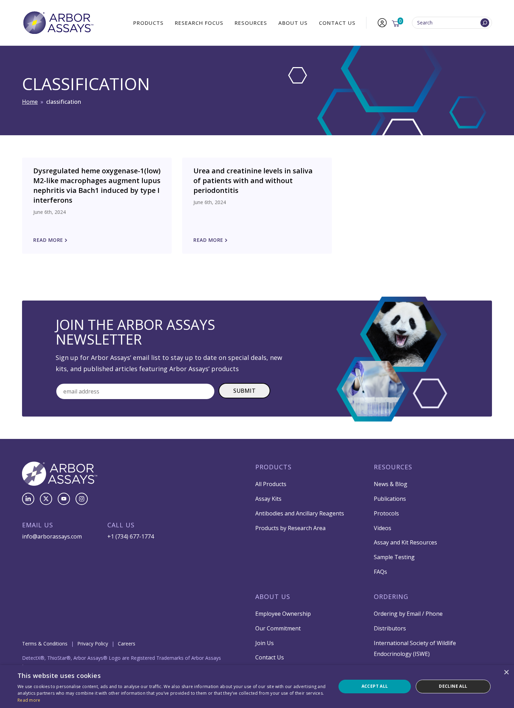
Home (30, 102)
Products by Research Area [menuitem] (290, 528)
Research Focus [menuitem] (199, 22)
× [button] (506, 672)
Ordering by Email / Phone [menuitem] (408, 613)
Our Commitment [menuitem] (278, 628)
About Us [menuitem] (293, 22)
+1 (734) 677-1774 (130, 536)
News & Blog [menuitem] (390, 484)
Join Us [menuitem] (264, 643)
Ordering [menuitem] (391, 596)
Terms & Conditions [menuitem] (44, 643)
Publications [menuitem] (390, 499)
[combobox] (452, 23)
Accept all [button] (375, 686)
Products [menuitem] (148, 22)
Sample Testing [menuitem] (394, 557)
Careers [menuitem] (126, 643)
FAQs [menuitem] (380, 572)
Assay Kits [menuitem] (268, 499)
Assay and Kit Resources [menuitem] (405, 542)
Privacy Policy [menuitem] (92, 643)
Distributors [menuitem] (390, 628)
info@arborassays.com (52, 536)
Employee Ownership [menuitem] (283, 613)
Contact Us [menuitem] (337, 22)
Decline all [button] (453, 686)
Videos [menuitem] (382, 528)
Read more (29, 700)
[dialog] (257, 686)
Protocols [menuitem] (386, 513)
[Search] (484, 23)
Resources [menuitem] (251, 22)
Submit (244, 391)
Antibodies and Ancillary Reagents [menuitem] (299, 513)
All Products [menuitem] (270, 484)
